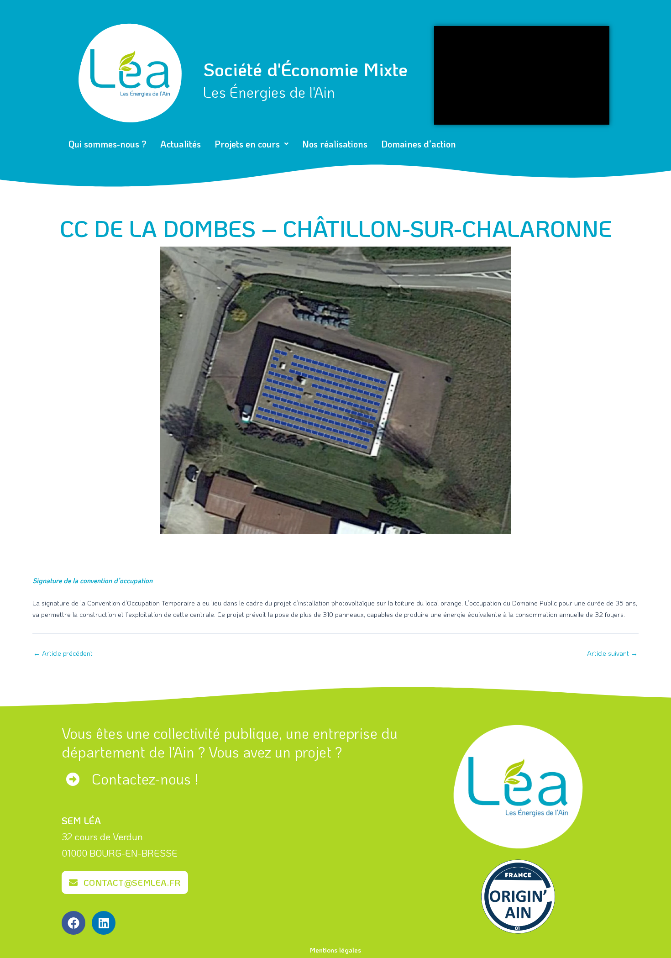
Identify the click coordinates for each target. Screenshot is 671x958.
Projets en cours (247, 144)
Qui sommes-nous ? (107, 144)
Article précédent (63, 653)
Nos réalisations (334, 144)
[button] (251, 143)
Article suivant (612, 653)
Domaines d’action (418, 144)
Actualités (180, 144)
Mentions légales (335, 949)
